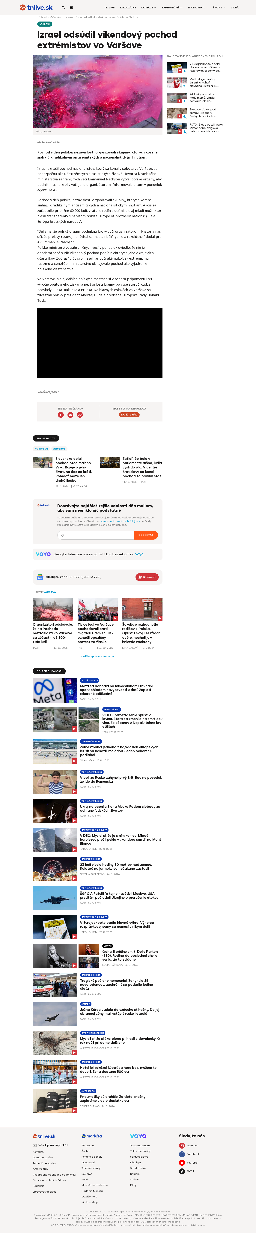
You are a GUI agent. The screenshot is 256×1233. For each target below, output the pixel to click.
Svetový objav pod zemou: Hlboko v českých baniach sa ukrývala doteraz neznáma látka (203, 113)
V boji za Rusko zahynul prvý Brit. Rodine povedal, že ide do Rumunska (121, 779)
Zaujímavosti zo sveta (94, 830)
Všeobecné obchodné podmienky (54, 1174)
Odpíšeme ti (89, 1196)
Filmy (133, 1185)
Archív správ (40, 1168)
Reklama (87, 1174)
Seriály (134, 1179)
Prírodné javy (112, 709)
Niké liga (135, 1162)
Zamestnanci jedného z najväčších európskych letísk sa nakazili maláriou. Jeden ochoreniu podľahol (119, 751)
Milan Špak (87, 760)
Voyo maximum (140, 1145)
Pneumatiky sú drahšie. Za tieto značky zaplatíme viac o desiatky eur (112, 1099)
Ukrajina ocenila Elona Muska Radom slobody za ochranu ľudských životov (120, 808)
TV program (89, 1145)
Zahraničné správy (44, 1163)
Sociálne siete (90, 680)
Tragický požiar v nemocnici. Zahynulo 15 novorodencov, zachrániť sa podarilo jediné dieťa (116, 984)
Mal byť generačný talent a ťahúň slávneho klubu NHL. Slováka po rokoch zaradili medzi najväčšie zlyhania (206, 82)
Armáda (86, 1004)
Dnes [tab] (204, 56)
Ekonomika (196, 7)
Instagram (193, 1145)
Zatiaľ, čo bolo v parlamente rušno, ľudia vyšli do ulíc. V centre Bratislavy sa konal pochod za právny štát (142, 467)
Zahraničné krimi (91, 741)
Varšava (70, 17)
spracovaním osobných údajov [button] (119, 521)
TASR (36, 647)
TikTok (191, 1171)
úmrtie (108, 946)
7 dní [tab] (220, 56)
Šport (217, 7)
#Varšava (41, 448)
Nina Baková (130, 647)
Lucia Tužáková (112, 964)
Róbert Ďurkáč (90, 1106)
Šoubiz (86, 1151)
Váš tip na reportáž (53, 1145)
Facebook (193, 1154)
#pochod (59, 448)
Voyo (139, 554)
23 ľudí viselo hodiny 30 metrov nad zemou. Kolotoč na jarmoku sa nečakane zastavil (116, 866)
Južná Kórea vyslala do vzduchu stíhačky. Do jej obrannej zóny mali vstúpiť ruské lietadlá (119, 1012)
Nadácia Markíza (92, 1191)
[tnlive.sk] (36, 7)
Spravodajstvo (139, 1156)
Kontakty (38, 1151)
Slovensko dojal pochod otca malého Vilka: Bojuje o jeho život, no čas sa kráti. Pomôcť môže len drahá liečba (73, 470)
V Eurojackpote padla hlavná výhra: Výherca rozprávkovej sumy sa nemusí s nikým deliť (205, 67)
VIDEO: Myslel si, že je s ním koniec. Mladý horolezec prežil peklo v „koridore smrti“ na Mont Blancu (120, 839)
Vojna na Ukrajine (92, 772)
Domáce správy (43, 1157)
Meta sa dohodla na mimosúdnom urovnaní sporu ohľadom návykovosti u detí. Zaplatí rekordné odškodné (116, 690)
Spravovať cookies (44, 1191)
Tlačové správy (91, 1168)
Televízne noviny (140, 1151)
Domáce (147, 7)
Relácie (135, 1174)
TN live (109, 7)
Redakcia (38, 1186)
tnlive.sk (43, 17)
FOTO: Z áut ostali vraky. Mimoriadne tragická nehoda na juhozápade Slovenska (206, 128)
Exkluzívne (128, 7)
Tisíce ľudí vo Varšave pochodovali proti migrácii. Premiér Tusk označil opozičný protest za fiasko (96, 633)
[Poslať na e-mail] (70, 414)
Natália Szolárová (92, 874)
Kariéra (86, 1179)
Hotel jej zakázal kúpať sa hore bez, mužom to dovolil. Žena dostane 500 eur (118, 1070)
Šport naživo (138, 1168)
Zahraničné (170, 7)
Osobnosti (88, 1162)
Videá (235, 7)
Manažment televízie (95, 1185)
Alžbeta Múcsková (92, 1048)
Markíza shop (90, 1202)
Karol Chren (88, 848)
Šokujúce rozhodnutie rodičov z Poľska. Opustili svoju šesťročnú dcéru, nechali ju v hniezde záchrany (142, 633)
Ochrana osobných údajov (49, 1180)
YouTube (192, 1162)
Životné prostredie (93, 1033)
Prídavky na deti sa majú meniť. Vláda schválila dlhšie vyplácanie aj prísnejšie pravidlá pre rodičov (206, 98)
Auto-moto (88, 1091)
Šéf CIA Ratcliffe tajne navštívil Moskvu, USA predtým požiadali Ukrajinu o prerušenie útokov (119, 895)
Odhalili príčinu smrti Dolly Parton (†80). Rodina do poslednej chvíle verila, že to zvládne (130, 955)
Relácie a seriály (92, 1156)
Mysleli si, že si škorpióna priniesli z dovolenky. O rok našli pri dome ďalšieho (120, 1041)
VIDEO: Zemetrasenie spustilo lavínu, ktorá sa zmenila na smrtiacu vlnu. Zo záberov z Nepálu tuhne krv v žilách (132, 721)
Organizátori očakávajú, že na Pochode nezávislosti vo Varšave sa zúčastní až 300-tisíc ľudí (53, 633)
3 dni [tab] (212, 56)
